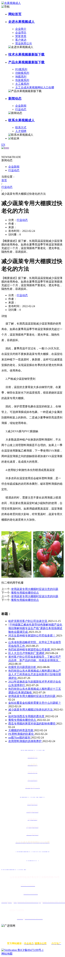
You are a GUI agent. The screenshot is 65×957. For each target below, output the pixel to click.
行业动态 (20, 109)
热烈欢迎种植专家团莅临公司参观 (29, 649)
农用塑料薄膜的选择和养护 (25, 741)
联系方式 (20, 127)
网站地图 (6, 953)
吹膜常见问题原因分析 (22, 667)
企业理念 (20, 32)
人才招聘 (20, 131)
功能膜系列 (22, 72)
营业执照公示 (23, 43)
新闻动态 (14, 98)
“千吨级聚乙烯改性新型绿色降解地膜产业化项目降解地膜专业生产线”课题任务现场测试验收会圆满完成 (35, 628)
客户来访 (20, 39)
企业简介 (20, 28)
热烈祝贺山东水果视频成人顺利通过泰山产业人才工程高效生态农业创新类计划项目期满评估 (34, 674)
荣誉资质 (20, 36)
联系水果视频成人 (21, 120)
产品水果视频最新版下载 (26, 62)
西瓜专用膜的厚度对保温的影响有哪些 (32, 723)
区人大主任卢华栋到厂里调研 (26, 653)
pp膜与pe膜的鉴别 (19, 737)
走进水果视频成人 (21, 21)
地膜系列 (20, 76)
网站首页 (14, 14)
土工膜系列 (22, 83)
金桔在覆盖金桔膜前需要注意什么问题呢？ (34, 702)
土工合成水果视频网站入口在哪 (34, 87)
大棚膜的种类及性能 (21, 730)
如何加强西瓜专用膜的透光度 (26, 716)
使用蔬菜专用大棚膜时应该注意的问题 (32, 696)
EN (3, 144)
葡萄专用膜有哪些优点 (22, 719)
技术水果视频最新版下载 (26, 54)
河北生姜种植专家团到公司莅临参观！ (32, 635)
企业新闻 (20, 105)
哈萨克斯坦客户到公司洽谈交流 (28, 621)
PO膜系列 (21, 69)
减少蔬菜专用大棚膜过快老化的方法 (30, 709)
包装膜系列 (22, 80)
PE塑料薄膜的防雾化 (21, 733)
